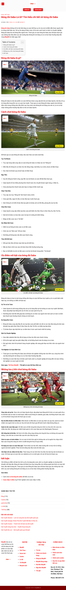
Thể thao (7, 14)
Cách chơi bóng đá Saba (10, 47)
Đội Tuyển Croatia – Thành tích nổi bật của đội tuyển (17, 524)
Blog (2, 14)
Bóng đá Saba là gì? (9, 45)
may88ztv (22, 22)
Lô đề (3, 506)
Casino (3, 500)
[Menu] (2, 4)
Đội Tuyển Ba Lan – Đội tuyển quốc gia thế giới (15, 530)
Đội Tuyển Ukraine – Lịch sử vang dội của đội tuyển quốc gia (19, 518)
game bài (4, 503)
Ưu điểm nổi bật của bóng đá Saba (13, 49)
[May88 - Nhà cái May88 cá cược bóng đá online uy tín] (33, 4)
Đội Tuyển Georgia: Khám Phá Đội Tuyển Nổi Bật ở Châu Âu (19, 521)
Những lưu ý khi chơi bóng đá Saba (13, 51)
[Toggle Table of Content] (21, 42)
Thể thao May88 (13, 365)
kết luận (6, 53)
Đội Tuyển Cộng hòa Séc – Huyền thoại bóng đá (16, 527)
